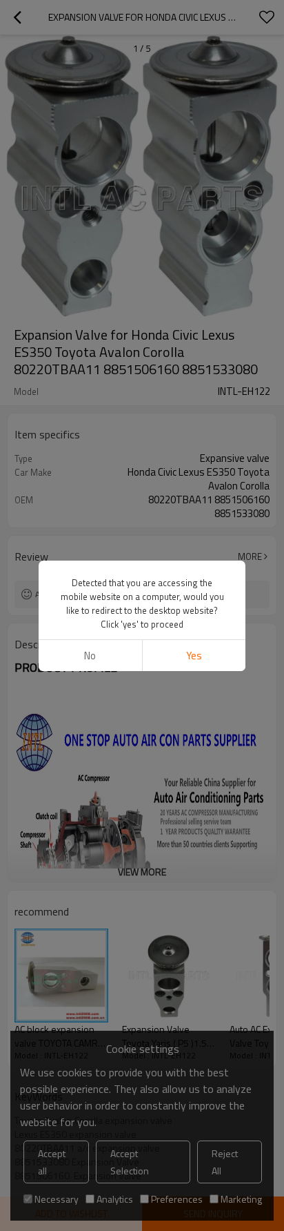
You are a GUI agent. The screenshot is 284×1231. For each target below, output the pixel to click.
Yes (194, 655)
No (90, 655)
